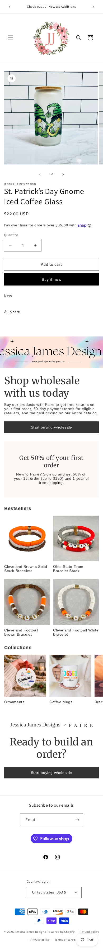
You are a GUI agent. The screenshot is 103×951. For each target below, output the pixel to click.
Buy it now (52, 279)
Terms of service (66, 940)
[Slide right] (63, 174)
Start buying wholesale (51, 427)
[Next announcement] (93, 7)
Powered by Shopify (61, 932)
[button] (10, 38)
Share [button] (15, 312)
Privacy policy (40, 940)
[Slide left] (40, 174)
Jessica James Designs (30, 932)
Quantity (11, 234)
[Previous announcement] (10, 7)
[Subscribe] (77, 820)
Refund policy (89, 932)
